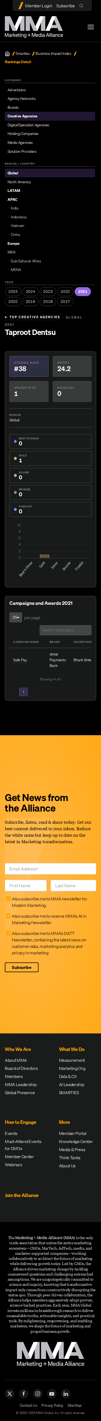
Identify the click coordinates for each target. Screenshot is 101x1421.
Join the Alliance (22, 1195)
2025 (13, 291)
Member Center (19, 1156)
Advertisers (17, 90)
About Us (67, 1165)
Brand (55, 642)
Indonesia (18, 217)
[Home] (7, 53)
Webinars (13, 1164)
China (15, 235)
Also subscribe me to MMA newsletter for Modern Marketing (49, 902)
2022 (65, 291)
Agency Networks (22, 98)
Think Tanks (70, 1157)
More (64, 1122)
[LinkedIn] (66, 1394)
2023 (48, 291)
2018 (48, 301)
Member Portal (72, 1133)
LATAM (14, 191)
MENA (16, 270)
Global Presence (20, 1092)
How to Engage (20, 1122)
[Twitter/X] (10, 1394)
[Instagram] (38, 1394)
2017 (65, 301)
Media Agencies (20, 142)
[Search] (82, 5)
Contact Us (28, 1405)
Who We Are (18, 1049)
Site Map (74, 1405)
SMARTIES (69, 1092)
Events (11, 1133)
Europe (14, 243)
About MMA (16, 1060)
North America (19, 182)
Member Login (38, 5)
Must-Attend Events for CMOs (23, 1145)
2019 (30, 301)
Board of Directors (21, 1068)
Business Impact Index (53, 53)
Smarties (23, 53)
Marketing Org (72, 1068)
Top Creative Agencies (32, 317)
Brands (13, 107)
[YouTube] (52, 1394)
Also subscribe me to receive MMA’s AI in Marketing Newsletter (49, 919)
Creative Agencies (23, 116)
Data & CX (68, 1076)
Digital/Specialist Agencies (28, 125)
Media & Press (72, 1149)
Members (14, 1076)
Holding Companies (23, 134)
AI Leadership (71, 1084)
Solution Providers (22, 151)
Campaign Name (26, 642)
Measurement (72, 1060)
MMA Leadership (21, 1084)
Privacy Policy (52, 1405)
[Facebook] (24, 1394)
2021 (83, 291)
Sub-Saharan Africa (26, 261)
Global (13, 173)
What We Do (72, 1049)
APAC (12, 199)
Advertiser (83, 642)
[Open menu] (90, 27)
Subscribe (65, 5)
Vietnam (17, 226)
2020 (13, 301)
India (14, 208)
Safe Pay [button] (20, 660)
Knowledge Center (76, 1141)
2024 (30, 291)
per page (32, 617)
